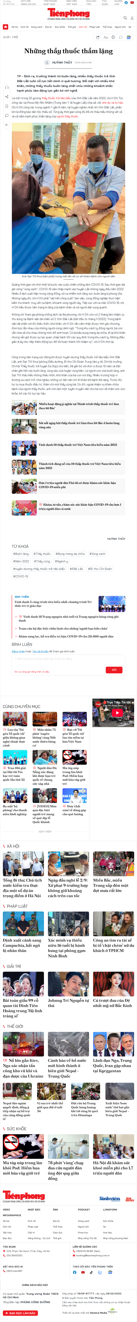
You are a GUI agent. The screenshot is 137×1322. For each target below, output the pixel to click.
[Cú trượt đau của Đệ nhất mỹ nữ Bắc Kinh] (113, 984)
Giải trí (14, 966)
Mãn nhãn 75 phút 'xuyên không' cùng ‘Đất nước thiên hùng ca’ (44, 737)
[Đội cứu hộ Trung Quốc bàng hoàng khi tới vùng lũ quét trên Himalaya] (85, 1091)
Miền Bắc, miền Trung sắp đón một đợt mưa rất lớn (110, 885)
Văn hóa (7, 1232)
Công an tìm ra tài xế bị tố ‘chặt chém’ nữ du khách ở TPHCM (113, 945)
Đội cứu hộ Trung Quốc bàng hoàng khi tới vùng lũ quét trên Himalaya (84, 1109)
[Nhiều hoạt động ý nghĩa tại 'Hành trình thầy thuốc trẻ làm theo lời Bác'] (24, 407)
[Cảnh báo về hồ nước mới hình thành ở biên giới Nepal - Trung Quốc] (68, 1044)
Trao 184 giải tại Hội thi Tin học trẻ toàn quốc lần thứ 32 (14, 774)
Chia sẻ (7, 96)
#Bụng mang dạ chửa (70, 554)
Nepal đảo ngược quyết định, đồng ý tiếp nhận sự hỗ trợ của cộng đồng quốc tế (16, 1111)
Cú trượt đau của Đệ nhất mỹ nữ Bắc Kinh (112, 1003)
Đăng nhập (18, 651)
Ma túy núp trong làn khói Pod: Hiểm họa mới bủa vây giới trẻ (73, 776)
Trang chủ (5, 27)
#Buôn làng (21, 554)
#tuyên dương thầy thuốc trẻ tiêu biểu (39, 569)
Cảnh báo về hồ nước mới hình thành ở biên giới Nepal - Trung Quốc (67, 1068)
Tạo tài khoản (40, 651)
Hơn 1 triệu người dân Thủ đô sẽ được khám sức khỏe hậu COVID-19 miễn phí (77, 485)
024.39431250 (14, 1255)
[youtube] (132, 2)
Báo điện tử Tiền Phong (69, 14)
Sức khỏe (60, 26)
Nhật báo (34, 1209)
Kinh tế (24, 26)
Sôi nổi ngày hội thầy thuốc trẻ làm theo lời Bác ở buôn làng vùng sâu (79, 425)
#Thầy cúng (42, 561)
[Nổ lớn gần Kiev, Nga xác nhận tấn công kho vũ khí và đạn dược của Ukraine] (23, 1044)
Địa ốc (48, 26)
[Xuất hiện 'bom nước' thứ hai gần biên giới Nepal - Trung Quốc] (119, 1091)
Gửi (114, 669)
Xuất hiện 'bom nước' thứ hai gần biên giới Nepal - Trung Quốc (117, 1109)
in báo (113, 37)
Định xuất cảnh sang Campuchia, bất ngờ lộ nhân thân (22, 945)
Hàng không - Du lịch (39, 1238)
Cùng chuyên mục (21, 706)
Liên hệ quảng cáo (85, 1246)
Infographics (12, 1215)
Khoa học (83, 1232)
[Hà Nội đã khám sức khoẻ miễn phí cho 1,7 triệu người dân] (113, 1146)
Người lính (120, 26)
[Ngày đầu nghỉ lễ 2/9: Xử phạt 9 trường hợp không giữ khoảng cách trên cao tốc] (68, 863)
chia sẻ (98, 37)
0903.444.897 (14, 1271)
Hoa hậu (107, 1232)
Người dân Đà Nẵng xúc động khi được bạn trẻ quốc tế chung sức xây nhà (45, 776)
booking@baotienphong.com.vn (93, 1255)
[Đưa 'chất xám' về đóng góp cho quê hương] (74, 795)
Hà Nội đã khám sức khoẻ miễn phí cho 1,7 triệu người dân (113, 1168)
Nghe (7, 87)
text (105, 37)
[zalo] (102, 1272)
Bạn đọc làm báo (22, 1313)
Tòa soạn (9, 1246)
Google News (128, 37)
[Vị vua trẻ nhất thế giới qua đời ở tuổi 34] (51, 1091)
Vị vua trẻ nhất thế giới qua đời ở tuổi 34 (50, 1107)
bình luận (121, 37)
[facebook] (126, 2)
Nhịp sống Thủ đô (87, 1238)
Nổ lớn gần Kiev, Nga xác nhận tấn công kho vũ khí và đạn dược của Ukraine (23, 1068)
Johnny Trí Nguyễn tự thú (68, 1003)
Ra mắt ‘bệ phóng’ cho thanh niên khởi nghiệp (15, 810)
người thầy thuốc (67, 116)
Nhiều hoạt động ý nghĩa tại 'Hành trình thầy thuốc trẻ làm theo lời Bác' (79, 406)
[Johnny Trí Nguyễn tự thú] (68, 984)
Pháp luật (95, 26)
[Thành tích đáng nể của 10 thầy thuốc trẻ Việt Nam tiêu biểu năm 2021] (24, 467)
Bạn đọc (7, 1238)
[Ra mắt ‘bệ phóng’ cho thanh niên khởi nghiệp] (15, 795)
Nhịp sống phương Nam (115, 1238)
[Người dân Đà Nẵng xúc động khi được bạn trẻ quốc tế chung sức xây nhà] (45, 757)
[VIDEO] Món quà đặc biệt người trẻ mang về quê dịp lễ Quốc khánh (44, 814)
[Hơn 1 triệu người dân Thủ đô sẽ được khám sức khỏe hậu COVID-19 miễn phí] (24, 486)
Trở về (7, 125)
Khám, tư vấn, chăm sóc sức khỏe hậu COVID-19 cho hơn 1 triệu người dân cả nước (80, 507)
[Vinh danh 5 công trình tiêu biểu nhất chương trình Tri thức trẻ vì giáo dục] (112, 604)
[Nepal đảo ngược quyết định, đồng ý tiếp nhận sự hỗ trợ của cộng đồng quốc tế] (17, 1091)
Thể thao (107, 26)
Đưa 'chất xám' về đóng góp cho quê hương (74, 810)
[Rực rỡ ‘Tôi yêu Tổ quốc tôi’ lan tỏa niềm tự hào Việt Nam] (74, 719)
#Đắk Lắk (76, 569)
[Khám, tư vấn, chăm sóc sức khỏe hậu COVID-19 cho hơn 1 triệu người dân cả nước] (24, 508)
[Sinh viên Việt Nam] (110, 1200)
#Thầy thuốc (42, 554)
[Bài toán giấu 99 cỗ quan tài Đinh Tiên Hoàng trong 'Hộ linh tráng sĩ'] (23, 984)
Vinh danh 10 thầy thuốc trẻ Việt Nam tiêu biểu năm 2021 (78, 445)
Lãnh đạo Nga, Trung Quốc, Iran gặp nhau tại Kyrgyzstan (112, 1065)
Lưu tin (7, 106)
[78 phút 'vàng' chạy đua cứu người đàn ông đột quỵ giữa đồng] (68, 1146)
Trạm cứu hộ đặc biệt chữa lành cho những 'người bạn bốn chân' (63, 628)
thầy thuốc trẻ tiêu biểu (56, 98)
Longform (110, 1209)
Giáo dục (57, 1232)
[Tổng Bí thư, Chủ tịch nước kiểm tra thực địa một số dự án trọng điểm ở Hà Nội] (23, 863)
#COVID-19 (20, 576)
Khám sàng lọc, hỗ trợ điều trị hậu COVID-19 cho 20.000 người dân (66, 636)
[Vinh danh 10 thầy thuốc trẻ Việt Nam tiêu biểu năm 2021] (24, 448)
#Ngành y (61, 561)
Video (6, 1209)
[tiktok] (93, 1272)
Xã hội (15, 26)
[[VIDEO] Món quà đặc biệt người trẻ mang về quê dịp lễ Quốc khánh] (45, 795)
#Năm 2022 (21, 561)
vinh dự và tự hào (112, 102)
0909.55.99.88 (84, 1251)
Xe (129, 26)
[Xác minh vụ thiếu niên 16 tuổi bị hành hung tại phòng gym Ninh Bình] (68, 923)
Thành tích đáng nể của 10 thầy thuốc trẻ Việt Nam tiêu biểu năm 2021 (80, 466)
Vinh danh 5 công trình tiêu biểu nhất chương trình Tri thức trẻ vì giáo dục (53, 604)
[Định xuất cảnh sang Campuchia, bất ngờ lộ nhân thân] (23, 923)
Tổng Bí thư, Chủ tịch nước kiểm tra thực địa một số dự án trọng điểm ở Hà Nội (22, 888)
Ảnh (55, 1209)
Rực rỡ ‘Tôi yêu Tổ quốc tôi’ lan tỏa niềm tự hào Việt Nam (73, 735)
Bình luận (7, 115)
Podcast (84, 1209)
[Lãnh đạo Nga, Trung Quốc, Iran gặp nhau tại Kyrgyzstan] (113, 1044)
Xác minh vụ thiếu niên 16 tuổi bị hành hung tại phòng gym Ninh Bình (67, 948)
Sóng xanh (36, 26)
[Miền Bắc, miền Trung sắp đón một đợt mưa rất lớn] (113, 863)
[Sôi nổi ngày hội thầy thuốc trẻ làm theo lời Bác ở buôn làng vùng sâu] (24, 426)
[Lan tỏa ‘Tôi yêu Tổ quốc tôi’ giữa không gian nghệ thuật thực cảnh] (15, 719)
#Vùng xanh (97, 554)
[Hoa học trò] (130, 1200)
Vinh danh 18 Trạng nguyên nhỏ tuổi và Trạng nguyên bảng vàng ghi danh (69, 618)
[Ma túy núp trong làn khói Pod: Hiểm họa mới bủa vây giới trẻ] (74, 757)
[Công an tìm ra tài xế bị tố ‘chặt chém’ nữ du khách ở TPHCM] (113, 923)
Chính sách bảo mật (35, 1285)
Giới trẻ (83, 26)
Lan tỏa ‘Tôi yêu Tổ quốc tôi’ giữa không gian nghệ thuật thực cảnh (14, 737)
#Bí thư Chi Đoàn (100, 569)
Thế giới (72, 26)
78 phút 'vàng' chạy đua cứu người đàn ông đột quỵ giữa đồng (65, 1170)
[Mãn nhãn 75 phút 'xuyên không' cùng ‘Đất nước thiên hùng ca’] (45, 719)
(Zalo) (97, 1251)
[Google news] (111, 1272)
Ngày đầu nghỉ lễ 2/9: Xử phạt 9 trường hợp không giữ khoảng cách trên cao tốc (68, 888)
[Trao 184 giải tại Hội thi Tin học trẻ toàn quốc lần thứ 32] (15, 757)
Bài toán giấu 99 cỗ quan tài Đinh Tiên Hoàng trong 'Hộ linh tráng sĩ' (22, 1008)
